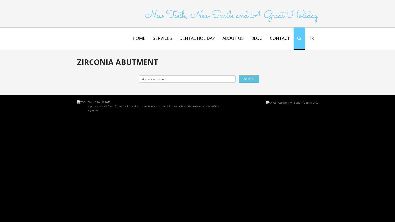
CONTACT (280, 38)
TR (311, 38)
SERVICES (162, 38)
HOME (139, 38)
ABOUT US (233, 38)
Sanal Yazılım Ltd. (305, 102)
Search (249, 79)
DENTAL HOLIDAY (197, 38)
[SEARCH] (299, 39)
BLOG (257, 38)
